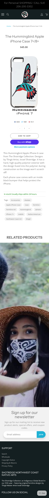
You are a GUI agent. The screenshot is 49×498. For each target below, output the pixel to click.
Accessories (15, 200)
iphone (38, 209)
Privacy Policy (7, 466)
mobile (20, 214)
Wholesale (6, 457)
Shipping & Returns (9, 463)
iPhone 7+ (10, 214)
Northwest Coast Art (14, 219)
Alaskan (27, 200)
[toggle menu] (3, 14)
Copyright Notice (8, 460)
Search (4, 454)
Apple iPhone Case (13, 205)
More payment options (24, 147)
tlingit (28, 219)
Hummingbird (25, 209)
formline (36, 205)
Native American (34, 214)
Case (27, 205)
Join (41, 434)
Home (9, 26)
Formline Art (11, 209)
